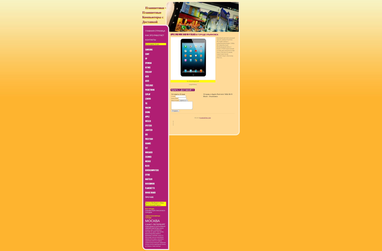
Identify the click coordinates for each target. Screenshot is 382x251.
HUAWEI (148, 143)
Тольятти (160, 235)
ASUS (147, 81)
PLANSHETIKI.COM (205, 118)
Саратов (154, 235)
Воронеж (148, 235)
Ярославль (153, 239)
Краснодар (148, 237)
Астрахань (148, 246)
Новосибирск (150, 226)
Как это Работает (154, 35)
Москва (152, 221)
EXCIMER (148, 157)
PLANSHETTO (150, 188)
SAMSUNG (149, 49)
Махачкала (160, 237)
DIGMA (147, 112)
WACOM (148, 108)
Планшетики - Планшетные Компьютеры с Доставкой (154, 15)
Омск (152, 230)
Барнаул (154, 237)
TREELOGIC (149, 85)
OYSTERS (148, 125)
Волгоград (148, 233)
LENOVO (148, 99)
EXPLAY (147, 94)
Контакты (150, 40)
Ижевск (147, 239)
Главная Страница (155, 31)
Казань (147, 230)
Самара (161, 228)
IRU (146, 134)
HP (146, 58)
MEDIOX (148, 161)
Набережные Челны (160, 244)
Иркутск (154, 241)
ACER (147, 76)
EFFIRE (147, 175)
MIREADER (149, 152)
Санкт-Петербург (155, 224)
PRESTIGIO (149, 139)
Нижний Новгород (151, 228)
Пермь (161, 232)
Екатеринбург (160, 226)
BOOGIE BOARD (150, 192)
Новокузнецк (149, 242)
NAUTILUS (148, 179)
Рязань (147, 244)
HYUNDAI (148, 63)
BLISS (147, 166)
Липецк (158, 246)
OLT (146, 148)
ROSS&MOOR (150, 183)
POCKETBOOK (149, 90)
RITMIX (147, 67)
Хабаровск (148, 241)
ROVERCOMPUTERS (152, 170)
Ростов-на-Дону (150, 232)
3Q (146, 103)
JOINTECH (148, 130)
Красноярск (157, 233)
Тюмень (159, 241)
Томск (154, 246)
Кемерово (163, 242)
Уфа (158, 232)
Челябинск (157, 230)
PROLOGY (148, 72)
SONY (147, 54)
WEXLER (148, 121)
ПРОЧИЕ (149, 197)
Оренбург (156, 242)
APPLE (147, 116)
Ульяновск (160, 239)
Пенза (152, 244)
